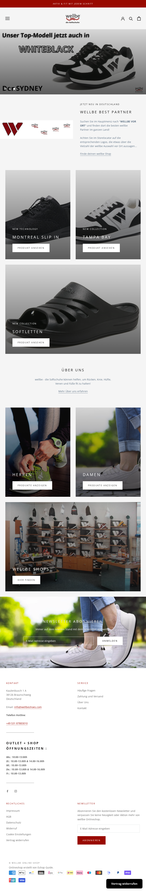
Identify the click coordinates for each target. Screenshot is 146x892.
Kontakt (82, 708)
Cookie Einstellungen (18, 834)
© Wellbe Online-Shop (24, 862)
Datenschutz (13, 822)
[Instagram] (15, 791)
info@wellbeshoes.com (28, 707)
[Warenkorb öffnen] (139, 18)
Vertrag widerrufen (17, 840)
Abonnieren (91, 840)
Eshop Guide (45, 867)
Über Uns (83, 702)
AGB (8, 816)
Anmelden (110, 640)
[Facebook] (7, 791)
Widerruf (11, 828)
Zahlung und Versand (90, 696)
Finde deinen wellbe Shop (95, 153)
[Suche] (131, 18)
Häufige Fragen (86, 690)
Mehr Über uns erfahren (73, 391)
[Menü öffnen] (7, 18)
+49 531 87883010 (17, 723)
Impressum (13, 810)
